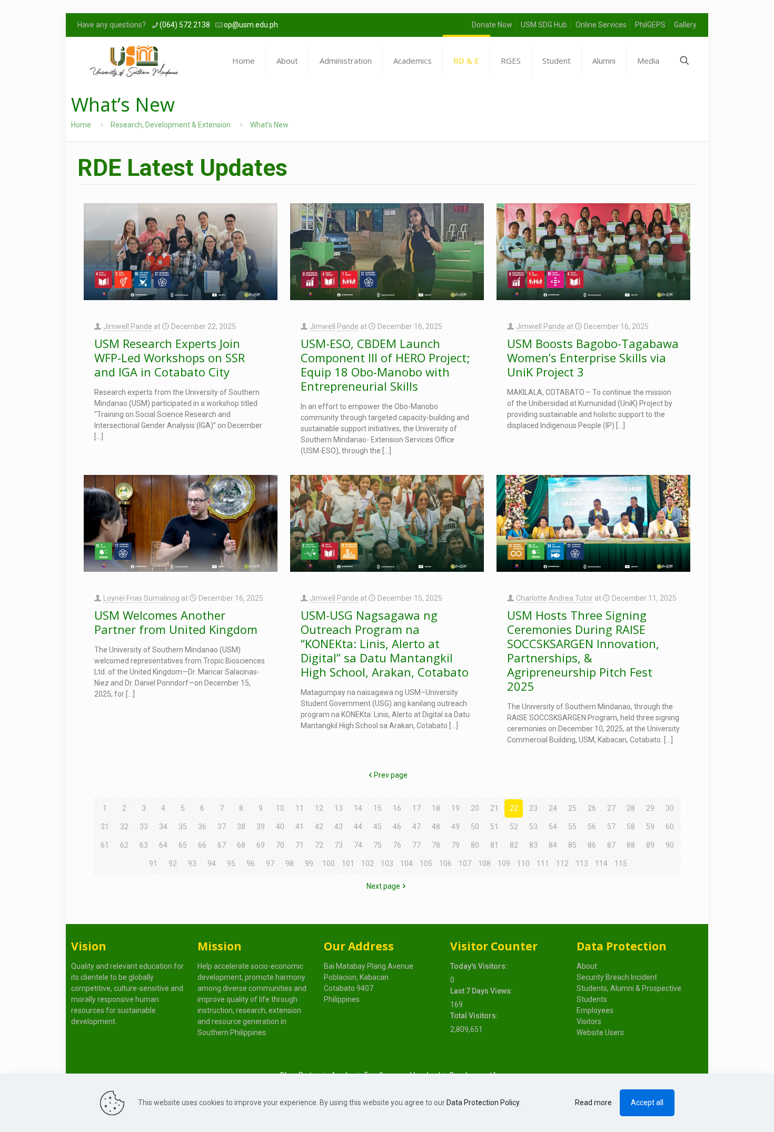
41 (299, 826)
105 (426, 863)
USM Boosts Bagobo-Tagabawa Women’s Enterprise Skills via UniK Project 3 (593, 357)
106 (445, 863)
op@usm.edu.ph (251, 25)
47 (416, 826)
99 (309, 863)
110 (523, 863)
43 (338, 826)
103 (387, 863)
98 (289, 863)
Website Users (600, 1032)
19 (455, 808)
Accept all (647, 1102)
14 (358, 808)
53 (533, 826)
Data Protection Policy (482, 1102)
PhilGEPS (650, 25)
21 (494, 808)
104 (406, 863)
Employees (595, 1010)
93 (192, 863)
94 (211, 863)
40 (280, 826)
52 (514, 826)
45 (377, 826)
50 (475, 826)
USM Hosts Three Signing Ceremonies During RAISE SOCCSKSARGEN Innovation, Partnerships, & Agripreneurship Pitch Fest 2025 (583, 650)
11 (299, 808)
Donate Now (492, 25)
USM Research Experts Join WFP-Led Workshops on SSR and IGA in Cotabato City (169, 357)
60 (670, 826)
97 (270, 863)
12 (319, 808)
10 (280, 808)
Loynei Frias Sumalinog (141, 598)
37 (221, 826)
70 (280, 845)
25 (572, 808)
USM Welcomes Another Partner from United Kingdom (175, 622)
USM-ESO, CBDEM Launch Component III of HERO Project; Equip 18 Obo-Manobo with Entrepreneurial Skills (385, 364)
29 (650, 808)
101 (348, 863)
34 (163, 826)
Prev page (391, 775)
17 (416, 808)
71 (299, 845)
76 (397, 845)
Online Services (601, 25)
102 (367, 863)
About (587, 966)
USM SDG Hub (544, 25)
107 (465, 863)
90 (670, 845)
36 (202, 826)
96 (250, 863)
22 (514, 808)
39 (260, 826)
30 (670, 808)
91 (153, 863)
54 (553, 826)
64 (163, 845)
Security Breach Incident (617, 977)
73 (338, 845)
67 (221, 845)
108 (484, 863)
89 (650, 845)
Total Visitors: (475, 1015)
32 (124, 826)
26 (592, 808)
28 (631, 808)
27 (611, 808)
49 (455, 826)
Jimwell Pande (127, 326)
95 (231, 863)
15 (377, 808)
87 (611, 845)
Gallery (685, 25)
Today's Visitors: (479, 966)
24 (553, 808)
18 (436, 808)
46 (397, 826)
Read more (593, 1102)
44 (358, 826)
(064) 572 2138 (185, 25)
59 (650, 826)
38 (241, 826)
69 (260, 845)
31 (105, 826)
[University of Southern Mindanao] (134, 60)
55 (572, 826)
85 (572, 845)
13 (338, 808)
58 (631, 826)
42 (319, 826)
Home (81, 125)
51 (494, 826)
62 (124, 845)
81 (494, 845)
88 (631, 845)
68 (241, 845)
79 (455, 845)
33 (144, 826)
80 (475, 845)
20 (475, 808)
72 (319, 845)
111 (543, 863)
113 (581, 863)
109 (504, 863)
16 (397, 808)
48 (436, 826)
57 (611, 826)
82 (514, 845)
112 (562, 863)
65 (182, 845)
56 (592, 826)
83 (533, 845)
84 (553, 845)
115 (620, 863)
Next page (383, 886)
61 (105, 845)
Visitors (589, 1021)
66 (202, 845)
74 (358, 845)
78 (436, 845)
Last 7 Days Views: (482, 991)
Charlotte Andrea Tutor (554, 598)
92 (172, 863)
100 (328, 863)
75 (377, 845)
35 (182, 826)
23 (533, 808)
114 (601, 863)
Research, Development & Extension (171, 125)
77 (416, 845)
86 (592, 845)
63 (144, 845)
